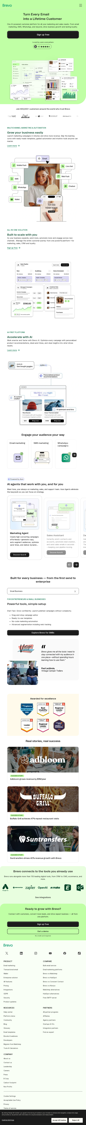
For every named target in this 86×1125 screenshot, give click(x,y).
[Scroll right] (74, 455)
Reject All (75, 1120)
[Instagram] (36, 953)
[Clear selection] (75, 591)
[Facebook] (65, 953)
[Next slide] (76, 564)
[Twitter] (7, 953)
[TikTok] (79, 953)
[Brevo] (7, 5)
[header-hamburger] (80, 5)
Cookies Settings (8, 1120)
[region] (43, 1117)
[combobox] (43, 591)
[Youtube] (50, 953)
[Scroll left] (11, 455)
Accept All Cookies (59, 1120)
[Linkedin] (21, 953)
